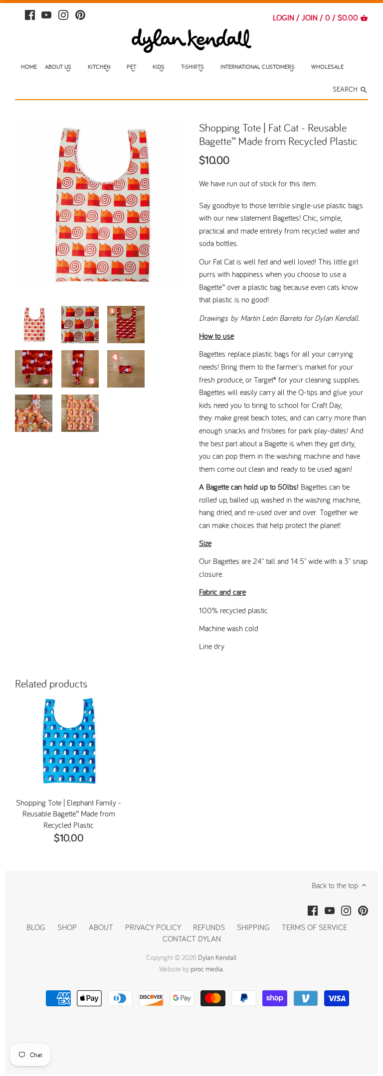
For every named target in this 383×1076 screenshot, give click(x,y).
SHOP (67, 927)
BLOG (35, 927)
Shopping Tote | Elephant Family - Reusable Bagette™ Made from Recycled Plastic (68, 814)
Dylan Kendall (217, 957)
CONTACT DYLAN (192, 938)
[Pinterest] (80, 13)
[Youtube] (46, 13)
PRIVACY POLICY (153, 927)
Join (310, 17)
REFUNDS (209, 927)
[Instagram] (63, 13)
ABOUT (101, 927)
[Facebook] (30, 13)
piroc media (207, 968)
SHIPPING (254, 927)
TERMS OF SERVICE (314, 927)
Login (283, 17)
